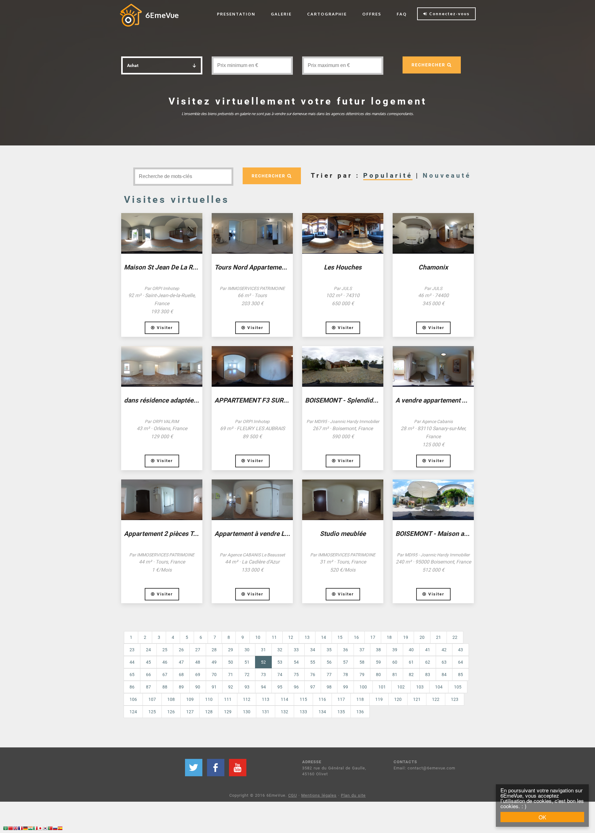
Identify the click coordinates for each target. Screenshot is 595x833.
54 (296, 662)
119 (379, 699)
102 (401, 686)
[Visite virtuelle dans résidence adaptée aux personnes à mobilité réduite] (161, 366)
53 (279, 662)
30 (247, 649)
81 (394, 674)
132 (284, 711)
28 (214, 649)
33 (296, 649)
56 (329, 662)
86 (132, 686)
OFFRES (371, 13)
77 (329, 674)
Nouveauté (447, 175)
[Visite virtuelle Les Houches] (342, 233)
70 (214, 674)
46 (164, 662)
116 (322, 699)
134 (322, 711)
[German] (25, 829)
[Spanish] (60, 829)
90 (197, 686)
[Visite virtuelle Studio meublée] (342, 499)
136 (360, 711)
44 (132, 662)
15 (339, 637)
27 (197, 649)
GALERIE (281, 13)
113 (265, 699)
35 (329, 649)
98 (329, 686)
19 (405, 637)
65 (132, 674)
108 (171, 699)
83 (427, 674)
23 (132, 649)
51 (247, 662)
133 (303, 711)
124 (133, 711)
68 (181, 674)
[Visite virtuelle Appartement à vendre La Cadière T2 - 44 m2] (252, 499)
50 (230, 662)
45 (148, 662)
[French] (20, 829)
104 (439, 686)
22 (454, 637)
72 (247, 674)
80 (378, 674)
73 (263, 674)
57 (345, 662)
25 (164, 649)
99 (345, 686)
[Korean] (45, 829)
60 (394, 662)
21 (438, 637)
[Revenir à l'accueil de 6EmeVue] (130, 14)
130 (246, 711)
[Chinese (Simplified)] (10, 829)
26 (181, 649)
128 (209, 711)
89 (181, 686)
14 (323, 637)
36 (345, 649)
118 (360, 699)
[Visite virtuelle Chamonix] (433, 233)
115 (303, 699)
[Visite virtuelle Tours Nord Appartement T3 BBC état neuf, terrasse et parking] (252, 233)
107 (152, 699)
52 (266, 662)
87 (148, 686)
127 (190, 711)
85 (460, 674)
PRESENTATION (236, 13)
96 (296, 686)
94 (263, 686)
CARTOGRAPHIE (327, 13)
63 (444, 662)
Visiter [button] (164, 327)
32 (279, 649)
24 (148, 649)
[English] (15, 829)
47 (181, 662)
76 (312, 674)
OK (542, 817)
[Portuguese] (50, 829)
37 (361, 649)
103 (420, 686)
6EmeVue (162, 15)
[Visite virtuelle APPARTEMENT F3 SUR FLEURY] (252, 366)
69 (197, 674)
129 (227, 711)
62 (427, 662)
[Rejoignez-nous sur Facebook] (215, 767)
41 (427, 649)
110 (209, 699)
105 (457, 686)
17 (372, 637)
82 (411, 674)
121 (417, 699)
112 (246, 699)
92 (230, 686)
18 (389, 637)
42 (444, 649)
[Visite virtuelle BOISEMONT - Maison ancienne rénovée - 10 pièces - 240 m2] (433, 499)
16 (356, 637)
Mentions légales (319, 795)
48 (197, 662)
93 (247, 686)
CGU (292, 795)
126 (171, 711)
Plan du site (353, 795)
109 (190, 699)
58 (361, 662)
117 (341, 699)
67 (164, 674)
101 (382, 686)
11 (274, 637)
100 (363, 686)
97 (312, 686)
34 (312, 649)
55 (312, 662)
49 (214, 662)
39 (394, 649)
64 (460, 662)
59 (378, 662)
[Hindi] (30, 829)
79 (361, 674)
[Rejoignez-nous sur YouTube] (237, 767)
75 (296, 674)
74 (279, 674)
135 (341, 711)
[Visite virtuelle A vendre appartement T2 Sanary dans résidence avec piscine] (433, 366)
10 (257, 637)
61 (411, 662)
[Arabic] (5, 829)
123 (454, 699)
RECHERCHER (429, 64)
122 (435, 699)
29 (230, 649)
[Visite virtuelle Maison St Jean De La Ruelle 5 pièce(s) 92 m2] (161, 233)
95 (279, 686)
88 (164, 686)
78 (345, 674)
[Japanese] (40, 829)
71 (230, 674)
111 (227, 699)
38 (378, 649)
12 (290, 637)
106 (133, 699)
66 (148, 674)
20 (422, 637)
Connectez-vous (448, 13)
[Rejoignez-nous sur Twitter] (193, 767)
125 (152, 711)
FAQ (402, 13)
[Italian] (35, 829)
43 (460, 649)
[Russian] (55, 829)
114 (284, 699)
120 (398, 699)
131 (265, 711)
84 (444, 674)
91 (214, 686)
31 (263, 649)
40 (411, 649)
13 (307, 637)
